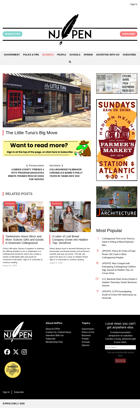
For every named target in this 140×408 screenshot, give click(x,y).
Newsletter (12, 34)
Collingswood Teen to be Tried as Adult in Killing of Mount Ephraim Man (118, 241)
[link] (116, 83)
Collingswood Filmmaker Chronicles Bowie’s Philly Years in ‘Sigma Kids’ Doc (66, 172)
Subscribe (128, 34)
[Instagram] (24, 354)
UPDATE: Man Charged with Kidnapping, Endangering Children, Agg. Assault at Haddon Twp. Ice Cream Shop (119, 268)
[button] (70, 30)
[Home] (19, 335)
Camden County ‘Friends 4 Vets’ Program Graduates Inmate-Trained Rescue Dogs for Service (26, 174)
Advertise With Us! (107, 55)
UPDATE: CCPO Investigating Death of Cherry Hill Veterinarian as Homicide (119, 294)
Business (48, 55)
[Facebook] (7, 354)
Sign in (26, 260)
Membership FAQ (54, 342)
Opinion (88, 55)
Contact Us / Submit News (58, 332)
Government (12, 55)
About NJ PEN (53, 329)
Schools (74, 55)
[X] (16, 354)
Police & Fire (31, 55)
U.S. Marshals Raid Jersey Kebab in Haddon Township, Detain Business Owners (119, 282)
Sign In (133, 4)
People (61, 55)
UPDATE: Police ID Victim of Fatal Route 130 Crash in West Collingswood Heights (118, 254)
